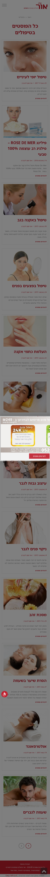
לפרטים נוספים (39, 456)
